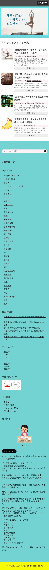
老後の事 (7, 275)
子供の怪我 (8, 223)
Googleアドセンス (11, 175)
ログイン (7, 402)
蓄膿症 (6, 289)
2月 (7, 359)
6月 (7, 354)
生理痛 (6, 264)
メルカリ (7, 201)
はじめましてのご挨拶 (13, 186)
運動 (5, 300)
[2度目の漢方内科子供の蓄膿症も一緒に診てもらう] (7, 101)
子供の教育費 (9, 227)
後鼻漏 (6, 238)
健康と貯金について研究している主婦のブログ (27, 566)
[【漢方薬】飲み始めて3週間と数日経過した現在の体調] (7, 79)
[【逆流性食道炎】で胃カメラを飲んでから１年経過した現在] (7, 54)
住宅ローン (8, 205)
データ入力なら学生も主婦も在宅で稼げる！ (23, 328)
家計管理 (7, 234)
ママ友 (6, 197)
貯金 (5, 293)
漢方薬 (29, 81)
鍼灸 (5, 304)
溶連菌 (6, 256)
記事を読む (31, 68)
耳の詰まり (8, 278)
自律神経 (7, 286)
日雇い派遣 (8, 241)
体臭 (5, 208)
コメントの (11, 408)
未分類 (6, 245)
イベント (7, 190)
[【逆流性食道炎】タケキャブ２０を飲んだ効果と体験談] (7, 123)
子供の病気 (30, 103)
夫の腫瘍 (7, 219)
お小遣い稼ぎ (9, 179)
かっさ (6, 183)
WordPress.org (10, 411)
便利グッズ (8, 212)
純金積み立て (9, 271)
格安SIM (7, 249)
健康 (5, 216)
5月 (7, 357)
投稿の (9, 405)
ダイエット (8, 194)
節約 (5, 267)
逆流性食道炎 (31, 56)
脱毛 (5, 282)
